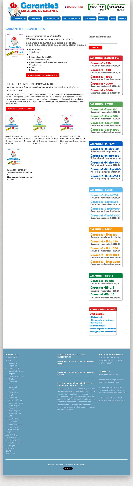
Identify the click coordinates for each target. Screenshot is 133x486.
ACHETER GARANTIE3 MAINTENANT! (42, 75)
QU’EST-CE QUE (35, 18)
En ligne (12, 445)
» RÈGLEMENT (105, 363)
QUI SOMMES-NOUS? (19, 18)
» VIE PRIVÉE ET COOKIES (110, 360)
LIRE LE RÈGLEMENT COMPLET (20, 109)
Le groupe (13, 366)
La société (13, 363)
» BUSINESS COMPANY (109, 358)
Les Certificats (14, 419)
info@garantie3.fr (116, 398)
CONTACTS (102, 18)
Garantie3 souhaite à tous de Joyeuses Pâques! (76, 362)
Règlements (14, 427)
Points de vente (15, 443)
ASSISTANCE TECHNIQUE (71, 18)
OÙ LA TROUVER (89, 18)
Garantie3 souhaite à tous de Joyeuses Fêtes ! (76, 373)
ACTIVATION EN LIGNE (52, 18)
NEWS (113, 18)
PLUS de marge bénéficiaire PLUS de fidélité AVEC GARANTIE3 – (74, 384)
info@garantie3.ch (118, 400)
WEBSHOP (122, 18)
